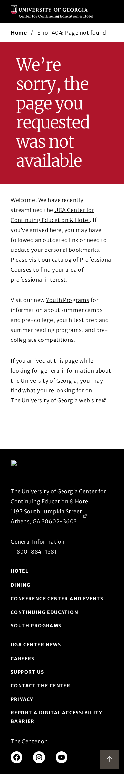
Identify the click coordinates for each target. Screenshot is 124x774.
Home (19, 32)
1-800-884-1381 (34, 551)
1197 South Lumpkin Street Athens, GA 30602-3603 (46, 516)
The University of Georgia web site (56, 401)
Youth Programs (67, 300)
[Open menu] (109, 12)
